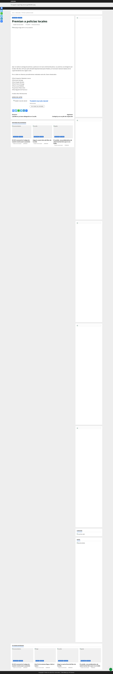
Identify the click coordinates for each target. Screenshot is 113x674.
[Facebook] (1, 8)
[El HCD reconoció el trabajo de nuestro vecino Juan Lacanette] (21, 131)
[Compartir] (1, 21)
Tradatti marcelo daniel (18, 24)
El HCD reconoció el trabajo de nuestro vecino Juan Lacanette (21, 141)
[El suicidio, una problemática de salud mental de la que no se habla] (63, 131)
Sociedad (21, 136)
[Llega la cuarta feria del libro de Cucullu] (42, 131)
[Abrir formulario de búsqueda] (101, 8)
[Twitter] (1, 10)
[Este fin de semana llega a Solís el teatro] (45, 655)
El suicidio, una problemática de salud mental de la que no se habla (62, 141)
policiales (20, 17)
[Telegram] (1, 16)
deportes (41, 660)
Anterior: (24, 115)
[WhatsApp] (1, 13)
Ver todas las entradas (37, 106)
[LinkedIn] (1, 18)
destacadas (14, 17)
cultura (37, 660)
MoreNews (64, 672)
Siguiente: (62, 115)
